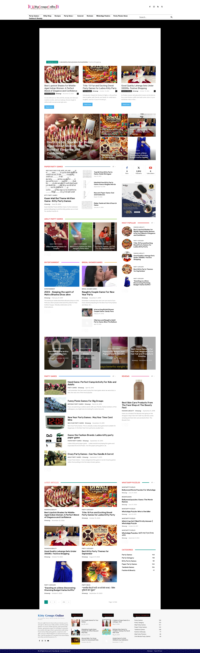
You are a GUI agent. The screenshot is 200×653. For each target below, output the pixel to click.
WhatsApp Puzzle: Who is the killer (136, 511)
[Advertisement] (100, 43)
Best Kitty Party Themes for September (143, 270)
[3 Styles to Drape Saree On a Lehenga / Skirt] (106, 622)
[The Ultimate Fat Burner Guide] (86, 353)
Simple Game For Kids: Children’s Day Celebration (120, 639)
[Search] (171, 17)
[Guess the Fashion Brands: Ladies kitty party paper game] (55, 440)
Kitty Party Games (50, 195)
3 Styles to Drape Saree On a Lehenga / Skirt (121, 621)
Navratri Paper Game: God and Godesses (104, 194)
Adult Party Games (56, 244)
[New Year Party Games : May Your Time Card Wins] (55, 422)
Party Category (87, 91)
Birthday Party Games (76, 404)
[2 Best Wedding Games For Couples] (56, 236)
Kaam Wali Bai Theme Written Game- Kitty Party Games (59, 199)
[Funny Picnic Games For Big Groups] (55, 405)
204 (64, 602)
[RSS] (157, 6)
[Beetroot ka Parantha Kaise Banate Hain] (58, 353)
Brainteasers (127, 497)
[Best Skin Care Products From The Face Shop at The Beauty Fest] (139, 390)
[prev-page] (45, 254)
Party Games (72, 387)
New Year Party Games (76, 423)
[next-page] (49, 254)
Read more (49, 107)
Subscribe (150, 166)
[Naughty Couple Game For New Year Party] (99, 276)
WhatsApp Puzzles (128, 487)
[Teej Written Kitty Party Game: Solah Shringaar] (87, 174)
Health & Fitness (58, 348)
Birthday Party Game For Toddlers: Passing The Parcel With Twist (121, 631)
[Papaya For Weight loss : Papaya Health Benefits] (114, 353)
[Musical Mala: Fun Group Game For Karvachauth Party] (75, 640)
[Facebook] (149, 6)
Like (127, 166)
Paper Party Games (75, 440)
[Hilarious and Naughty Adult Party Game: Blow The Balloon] (87, 323)
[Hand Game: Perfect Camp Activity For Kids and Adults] (55, 387)
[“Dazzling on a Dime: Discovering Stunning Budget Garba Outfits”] (142, 148)
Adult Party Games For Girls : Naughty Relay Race (80, 247)
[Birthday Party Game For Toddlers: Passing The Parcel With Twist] (106, 632)
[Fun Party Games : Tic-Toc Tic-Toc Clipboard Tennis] (105, 236)
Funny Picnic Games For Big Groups (85, 401)
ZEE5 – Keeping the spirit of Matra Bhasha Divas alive (59, 293)
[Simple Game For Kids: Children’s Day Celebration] (106, 640)
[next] (152, 62)
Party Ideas (86, 585)
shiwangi (58, 93)
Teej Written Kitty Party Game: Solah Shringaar (103, 173)
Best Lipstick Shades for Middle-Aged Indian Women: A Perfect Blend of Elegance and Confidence (60, 88)
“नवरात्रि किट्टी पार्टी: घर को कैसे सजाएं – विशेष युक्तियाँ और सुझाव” (98, 589)
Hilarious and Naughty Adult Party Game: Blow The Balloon (105, 321)
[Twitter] (162, 6)
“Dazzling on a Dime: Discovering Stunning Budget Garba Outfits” (84, 62)
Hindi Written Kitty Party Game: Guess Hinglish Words (105, 183)
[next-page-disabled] (49, 311)
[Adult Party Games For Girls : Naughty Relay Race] (81, 236)
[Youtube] (48, 640)
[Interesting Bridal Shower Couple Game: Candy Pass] (87, 312)
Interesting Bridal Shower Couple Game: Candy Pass (104, 310)
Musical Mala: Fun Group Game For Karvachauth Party (90, 639)
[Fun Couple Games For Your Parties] (75, 622)
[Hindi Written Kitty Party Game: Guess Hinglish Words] (87, 184)
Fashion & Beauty (49, 93)
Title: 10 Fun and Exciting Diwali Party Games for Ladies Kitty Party (99, 86)
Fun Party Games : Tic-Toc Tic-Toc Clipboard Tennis (105, 247)
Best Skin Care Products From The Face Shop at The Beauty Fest (137, 405)
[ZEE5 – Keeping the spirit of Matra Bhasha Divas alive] (61, 276)
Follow (138, 166)
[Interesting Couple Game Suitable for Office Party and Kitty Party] (75, 632)
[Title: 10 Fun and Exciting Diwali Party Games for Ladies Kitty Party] (100, 74)
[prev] (149, 62)
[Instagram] (153, 6)
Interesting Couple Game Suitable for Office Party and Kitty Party (90, 631)
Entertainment (49, 289)
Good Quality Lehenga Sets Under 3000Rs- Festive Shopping (137, 86)
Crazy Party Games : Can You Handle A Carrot (91, 454)
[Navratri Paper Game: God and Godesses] (87, 195)
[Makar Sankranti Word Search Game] (87, 205)
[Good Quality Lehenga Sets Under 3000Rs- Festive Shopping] (138, 74)
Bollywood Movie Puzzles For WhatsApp (138, 490)
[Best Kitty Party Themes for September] (114, 148)
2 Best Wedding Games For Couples (56, 247)
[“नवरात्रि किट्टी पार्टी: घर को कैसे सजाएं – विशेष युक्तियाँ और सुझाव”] (99, 571)
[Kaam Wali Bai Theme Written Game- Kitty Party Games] (61, 181)
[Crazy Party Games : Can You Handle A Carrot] (55, 458)
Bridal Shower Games (89, 289)
